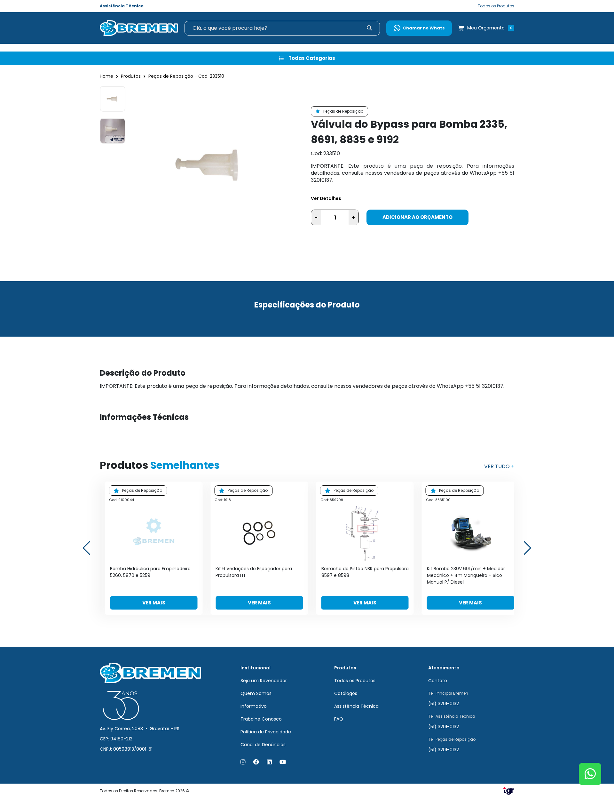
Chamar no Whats (424, 28)
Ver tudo (499, 466)
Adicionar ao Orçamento (417, 217)
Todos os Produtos (496, 6)
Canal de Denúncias (263, 744)
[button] (527, 548)
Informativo (253, 706)
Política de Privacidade (265, 732)
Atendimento (444, 668)
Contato (437, 680)
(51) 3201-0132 (443, 703)
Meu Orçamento (486, 28)
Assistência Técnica (122, 6)
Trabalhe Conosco (261, 719)
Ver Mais (153, 602)
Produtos (131, 76)
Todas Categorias (311, 58)
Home (106, 76)
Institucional (255, 668)
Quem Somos (256, 693)
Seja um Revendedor (263, 680)
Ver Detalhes (326, 198)
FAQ (338, 719)
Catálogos (345, 693)
